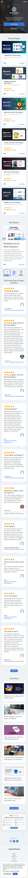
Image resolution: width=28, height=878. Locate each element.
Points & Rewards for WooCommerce (14, 310)
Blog (14, 858)
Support (14, 859)
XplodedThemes (14, 849)
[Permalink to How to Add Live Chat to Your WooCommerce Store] (14, 791)
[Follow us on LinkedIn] (17, 841)
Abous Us (14, 853)
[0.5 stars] (4, 89)
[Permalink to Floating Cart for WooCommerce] (14, 194)
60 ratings (13, 209)
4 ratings (12, 90)
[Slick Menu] (21, 273)
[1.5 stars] (5, 89)
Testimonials (14, 856)
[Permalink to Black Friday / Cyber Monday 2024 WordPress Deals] (14, 688)
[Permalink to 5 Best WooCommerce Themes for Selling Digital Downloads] (14, 730)
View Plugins (14, 24)
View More (14, 670)
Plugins (14, 855)
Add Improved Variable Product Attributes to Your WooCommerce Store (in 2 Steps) (13, 780)
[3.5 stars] (8, 89)
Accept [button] (15, 873)
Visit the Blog (14, 808)
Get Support (14, 28)
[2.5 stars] (7, 89)
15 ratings (13, 150)
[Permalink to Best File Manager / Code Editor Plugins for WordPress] (14, 709)
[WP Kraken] (14, 822)
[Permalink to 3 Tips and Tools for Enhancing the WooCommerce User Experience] (14, 750)
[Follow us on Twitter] (11, 841)
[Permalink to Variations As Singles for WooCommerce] (14, 73)
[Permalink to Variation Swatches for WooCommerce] (14, 134)
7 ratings (13, 120)
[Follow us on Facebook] (14, 841)
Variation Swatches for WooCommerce (14, 513)
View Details (22, 63)
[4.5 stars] (10, 89)
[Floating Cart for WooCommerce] (7, 273)
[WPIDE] (14, 273)
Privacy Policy (14, 861)
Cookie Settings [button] (7, 873)
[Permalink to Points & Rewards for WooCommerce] (14, 104)
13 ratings (13, 180)
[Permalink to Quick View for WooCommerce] (14, 164)
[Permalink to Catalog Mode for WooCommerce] (14, 47)
